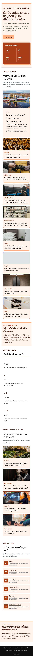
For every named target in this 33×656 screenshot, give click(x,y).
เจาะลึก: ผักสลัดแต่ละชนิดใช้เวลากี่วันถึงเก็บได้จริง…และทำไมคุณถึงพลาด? (15, 464)
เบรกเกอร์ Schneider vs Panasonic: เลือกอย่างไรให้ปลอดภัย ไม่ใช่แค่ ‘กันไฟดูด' (15, 225)
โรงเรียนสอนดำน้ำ (14, 587)
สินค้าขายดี (12, 596)
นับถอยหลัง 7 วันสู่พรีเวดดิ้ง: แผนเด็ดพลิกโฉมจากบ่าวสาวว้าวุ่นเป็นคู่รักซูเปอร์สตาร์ (16, 488)
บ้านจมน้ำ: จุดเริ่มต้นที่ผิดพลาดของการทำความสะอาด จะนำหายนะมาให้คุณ (15, 120)
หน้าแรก (5, 647)
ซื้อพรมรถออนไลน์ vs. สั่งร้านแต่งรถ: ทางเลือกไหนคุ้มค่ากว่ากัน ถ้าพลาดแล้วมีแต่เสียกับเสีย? (16, 202)
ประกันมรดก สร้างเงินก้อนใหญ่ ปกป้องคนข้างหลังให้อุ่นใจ (15, 532)
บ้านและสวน (16, 647)
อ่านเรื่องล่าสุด (9, 37)
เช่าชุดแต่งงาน (13, 570)
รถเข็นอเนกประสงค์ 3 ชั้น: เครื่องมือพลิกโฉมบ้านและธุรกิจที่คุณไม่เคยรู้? (16, 315)
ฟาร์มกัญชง (12, 579)
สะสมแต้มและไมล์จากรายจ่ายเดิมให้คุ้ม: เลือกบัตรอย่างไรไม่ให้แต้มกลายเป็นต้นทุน (16, 179)
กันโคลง (11, 561)
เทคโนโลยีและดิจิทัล (24, 647)
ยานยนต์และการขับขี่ (10, 650)
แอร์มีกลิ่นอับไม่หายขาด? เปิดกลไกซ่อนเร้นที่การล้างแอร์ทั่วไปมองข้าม (16, 156)
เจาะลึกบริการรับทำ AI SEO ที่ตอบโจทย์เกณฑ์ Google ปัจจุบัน (15, 510)
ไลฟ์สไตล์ (10, 647)
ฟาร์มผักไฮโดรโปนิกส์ (15, 605)
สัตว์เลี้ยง (18, 650)
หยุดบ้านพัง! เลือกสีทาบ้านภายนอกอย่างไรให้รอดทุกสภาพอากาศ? (16, 270)
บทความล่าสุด (24, 650)
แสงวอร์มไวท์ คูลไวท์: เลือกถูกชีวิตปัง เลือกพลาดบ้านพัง (15, 292)
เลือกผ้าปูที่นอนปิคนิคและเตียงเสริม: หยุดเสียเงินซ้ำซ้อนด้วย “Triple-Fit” (16, 247)
